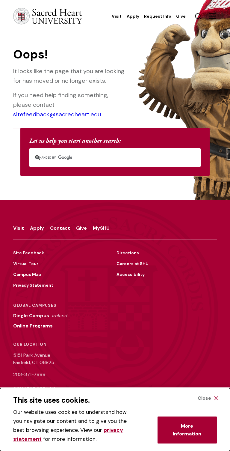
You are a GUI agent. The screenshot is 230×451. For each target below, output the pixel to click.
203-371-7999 (29, 374)
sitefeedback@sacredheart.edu (57, 114)
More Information (187, 430)
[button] (212, 16)
